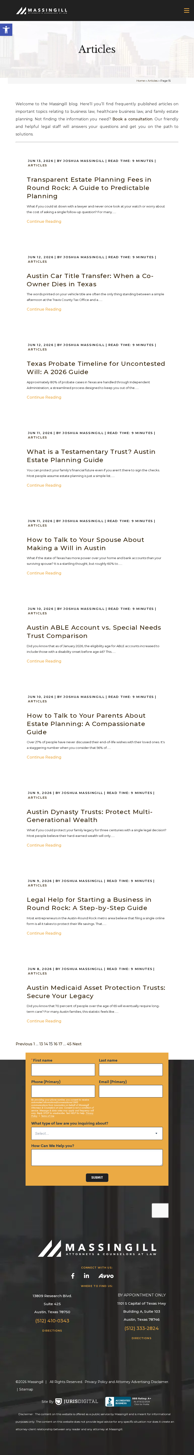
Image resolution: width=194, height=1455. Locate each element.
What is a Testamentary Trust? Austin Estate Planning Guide (91, 456)
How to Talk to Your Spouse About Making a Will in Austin (85, 544)
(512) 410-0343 (52, 1321)
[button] (6, 30)
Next (77, 1044)
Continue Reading (44, 221)
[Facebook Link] (73, 1276)
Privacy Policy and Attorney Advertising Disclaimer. (127, 1382)
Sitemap (26, 1389)
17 (60, 1044)
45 (69, 1044)
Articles (153, 80)
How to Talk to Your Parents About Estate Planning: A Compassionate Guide (86, 724)
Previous (24, 1044)
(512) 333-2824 (141, 1328)
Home (141, 80)
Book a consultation (132, 119)
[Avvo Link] (106, 1277)
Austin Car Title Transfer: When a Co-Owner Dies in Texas (90, 280)
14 (46, 1044)
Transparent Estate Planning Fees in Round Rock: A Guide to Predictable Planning (89, 188)
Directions (52, 1330)
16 (55, 1044)
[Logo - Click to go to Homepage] (38, 10)
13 (41, 1044)
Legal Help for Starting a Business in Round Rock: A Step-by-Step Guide (89, 904)
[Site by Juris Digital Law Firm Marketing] (76, 1401)
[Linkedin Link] (86, 1276)
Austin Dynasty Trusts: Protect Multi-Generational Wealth (90, 816)
